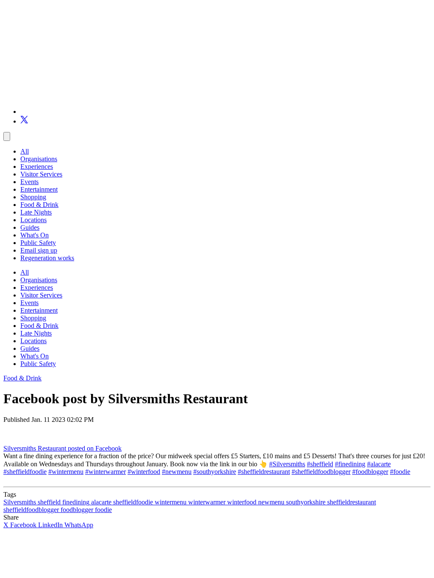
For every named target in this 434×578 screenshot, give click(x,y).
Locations (33, 219)
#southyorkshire (214, 471)
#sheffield (320, 464)
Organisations (38, 158)
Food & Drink (39, 204)
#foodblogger (370, 471)
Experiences (36, 166)
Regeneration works (47, 257)
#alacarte (379, 464)
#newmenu (177, 471)
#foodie (400, 471)
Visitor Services (41, 174)
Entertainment (39, 189)
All (24, 151)
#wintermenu (65, 471)
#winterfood (144, 471)
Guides (29, 227)
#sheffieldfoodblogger (321, 471)
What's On (34, 235)
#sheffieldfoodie (25, 471)
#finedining (350, 464)
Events (29, 181)
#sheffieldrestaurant (264, 471)
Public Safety (38, 242)
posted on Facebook (95, 448)
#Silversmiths (287, 464)
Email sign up (38, 250)
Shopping (33, 197)
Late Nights (36, 212)
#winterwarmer (105, 471)
